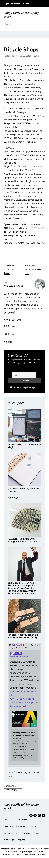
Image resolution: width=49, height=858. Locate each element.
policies (43, 855)
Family (32, 826)
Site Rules (9, 840)
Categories (10, 786)
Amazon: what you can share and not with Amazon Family (23, 636)
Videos (21, 840)
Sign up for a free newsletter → (17, 3)
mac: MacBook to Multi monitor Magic (24, 446)
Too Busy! (13, 497)
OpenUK (17, 653)
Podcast (25, 833)
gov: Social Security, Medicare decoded (23, 490)
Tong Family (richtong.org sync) (21, 14)
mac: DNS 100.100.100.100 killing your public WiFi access (23, 540)
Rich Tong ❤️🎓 (18, 645)
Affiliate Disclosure (15, 826)
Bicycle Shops (21, 49)
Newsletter (10, 833)
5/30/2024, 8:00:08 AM (19, 656)
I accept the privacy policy (26, 387)
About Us (8, 819)
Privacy (38, 833)
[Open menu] (5, 34)
